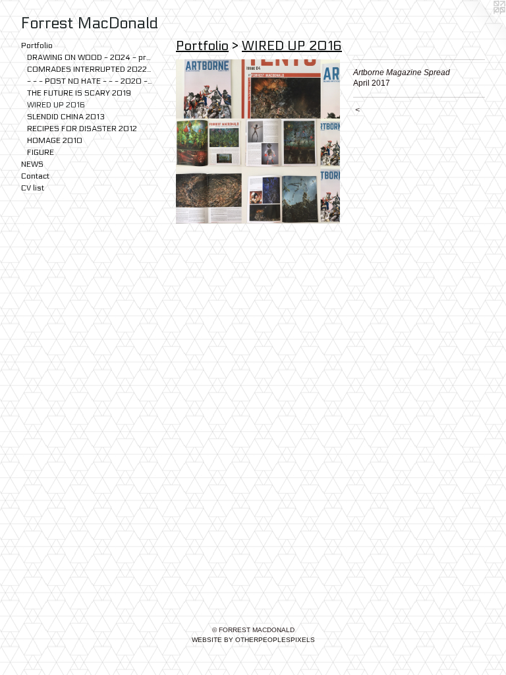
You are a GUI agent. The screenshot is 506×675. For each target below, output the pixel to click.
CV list (32, 187)
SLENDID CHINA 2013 (66, 116)
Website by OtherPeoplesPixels (253, 639)
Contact (35, 176)
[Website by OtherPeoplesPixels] (479, 26)
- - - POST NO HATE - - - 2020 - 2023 (90, 81)
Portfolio (37, 45)
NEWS (32, 164)
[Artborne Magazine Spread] (258, 141)
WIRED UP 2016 (56, 104)
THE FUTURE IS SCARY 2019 (79, 93)
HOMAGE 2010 (54, 140)
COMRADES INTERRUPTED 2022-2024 (90, 69)
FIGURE (40, 152)
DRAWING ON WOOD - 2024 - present (90, 57)
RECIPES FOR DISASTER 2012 (82, 128)
